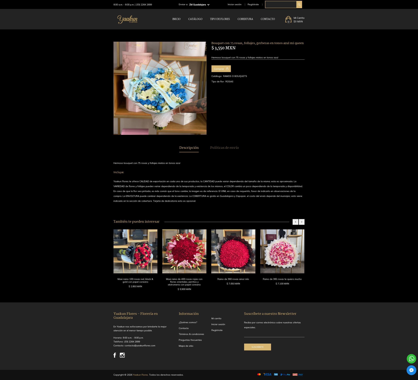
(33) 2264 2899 (144, 4)
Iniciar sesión (234, 4)
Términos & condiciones (191, 334)
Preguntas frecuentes (190, 340)
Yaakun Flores (140, 374)
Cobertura (245, 19)
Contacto (268, 19)
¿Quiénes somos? (188, 322)
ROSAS (229, 81)
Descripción (189, 148)
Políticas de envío (224, 148)
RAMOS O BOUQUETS (235, 76)
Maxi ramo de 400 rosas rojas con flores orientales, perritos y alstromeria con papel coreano (184, 282)
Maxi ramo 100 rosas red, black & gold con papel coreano (135, 280)
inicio (176, 19)
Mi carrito (216, 318)
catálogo (195, 19)
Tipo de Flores (220, 19)
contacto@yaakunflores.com (140, 345)
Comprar (219, 68)
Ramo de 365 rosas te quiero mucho (282, 279)
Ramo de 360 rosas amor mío (233, 279)
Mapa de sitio (186, 345)
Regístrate (253, 4)
